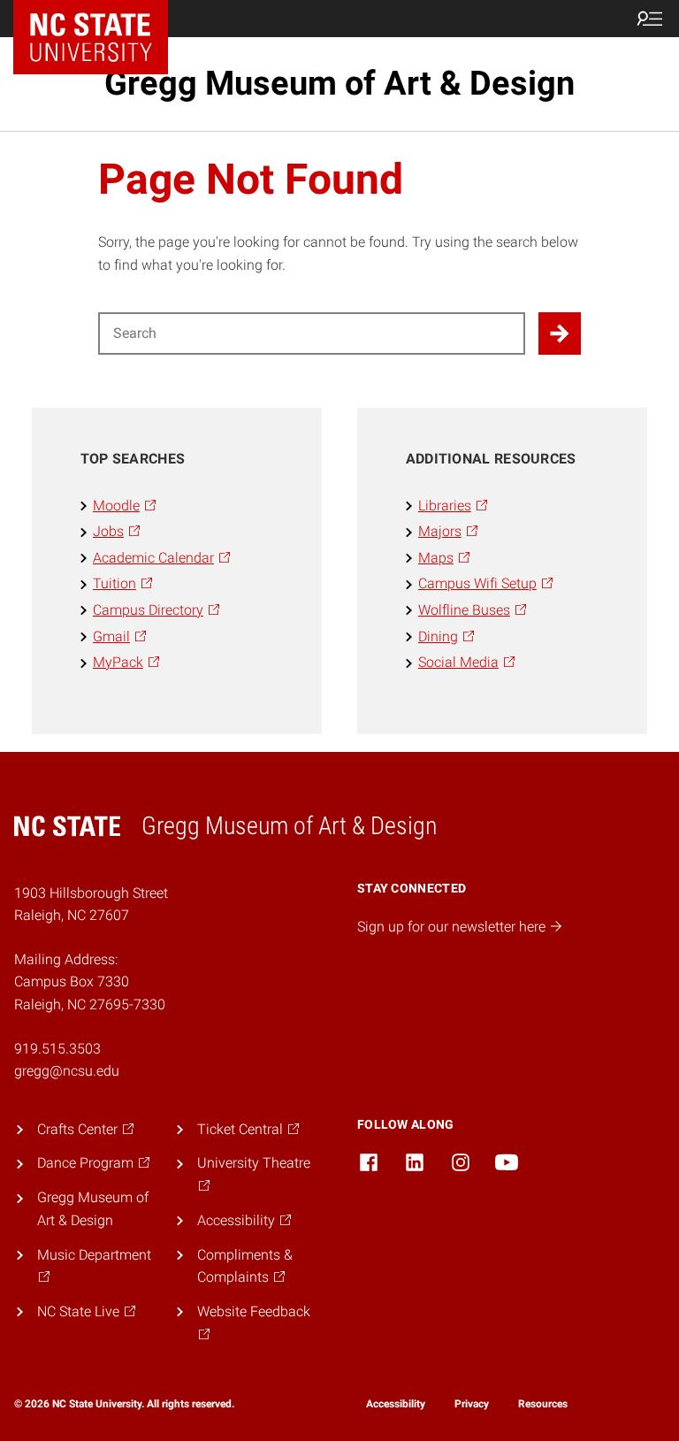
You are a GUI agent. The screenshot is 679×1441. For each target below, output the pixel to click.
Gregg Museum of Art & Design (339, 83)
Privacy (471, 1404)
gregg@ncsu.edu (66, 1070)
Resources (543, 1404)
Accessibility (395, 1404)
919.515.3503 (57, 1048)
